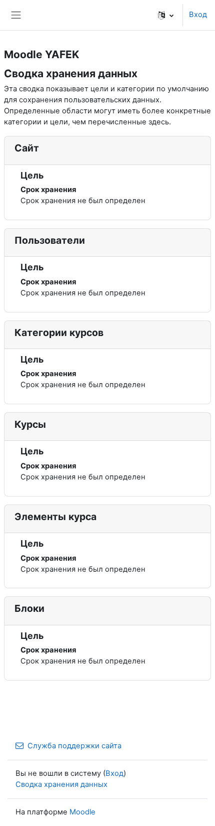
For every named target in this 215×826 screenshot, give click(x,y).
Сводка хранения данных (62, 784)
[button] (165, 15)
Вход (198, 14)
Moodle (83, 811)
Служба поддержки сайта (75, 745)
